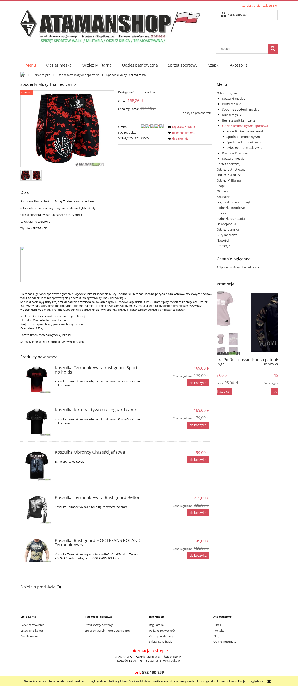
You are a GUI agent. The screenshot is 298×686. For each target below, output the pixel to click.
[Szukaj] (273, 49)
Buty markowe (227, 235)
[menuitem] (30, 65)
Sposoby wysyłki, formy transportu (107, 631)
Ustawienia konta (31, 631)
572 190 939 (153, 672)
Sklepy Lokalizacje (160, 641)
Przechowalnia (29, 636)
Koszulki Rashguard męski (245, 131)
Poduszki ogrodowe (231, 208)
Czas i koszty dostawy (99, 625)
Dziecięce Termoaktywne (244, 148)
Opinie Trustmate (224, 641)
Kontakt (218, 631)
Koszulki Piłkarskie (235, 153)
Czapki (221, 186)
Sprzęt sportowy (228, 164)
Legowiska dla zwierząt (233, 202)
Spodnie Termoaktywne (243, 137)
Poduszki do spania (231, 218)
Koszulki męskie (233, 98)
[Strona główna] (110, 26)
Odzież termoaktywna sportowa (245, 126)
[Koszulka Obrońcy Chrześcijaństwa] (37, 465)
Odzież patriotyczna (231, 169)
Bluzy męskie (231, 104)
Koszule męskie (233, 158)
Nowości (223, 240)
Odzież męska (227, 93)
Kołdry (221, 213)
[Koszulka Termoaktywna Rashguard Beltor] (37, 510)
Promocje (223, 246)
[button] (180, 127)
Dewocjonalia (226, 224)
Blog (216, 636)
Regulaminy (156, 625)
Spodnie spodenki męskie (240, 109)
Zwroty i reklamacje (161, 636)
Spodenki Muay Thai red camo (239, 267)
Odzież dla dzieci (229, 175)
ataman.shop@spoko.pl (164, 660)
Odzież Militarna (229, 180)
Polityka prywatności (162, 631)
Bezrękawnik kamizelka (239, 120)
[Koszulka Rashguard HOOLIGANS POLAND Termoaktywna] (37, 550)
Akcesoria (224, 197)
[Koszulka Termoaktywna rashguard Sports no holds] (37, 379)
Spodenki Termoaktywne (244, 142)
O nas (217, 625)
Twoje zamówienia (32, 625)
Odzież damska (228, 229)
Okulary (222, 191)
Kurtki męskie (232, 115)
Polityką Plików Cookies (123, 681)
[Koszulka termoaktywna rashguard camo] (37, 422)
